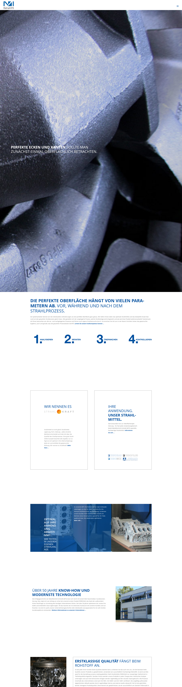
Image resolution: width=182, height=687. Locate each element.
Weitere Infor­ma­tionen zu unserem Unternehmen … (69, 610)
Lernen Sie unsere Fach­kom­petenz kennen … (89, 323)
